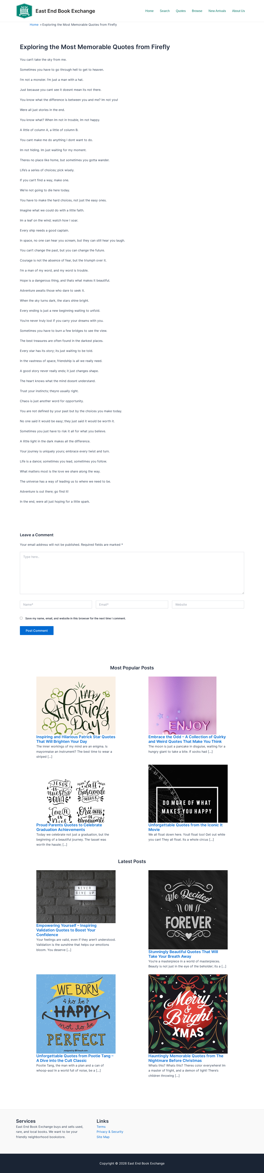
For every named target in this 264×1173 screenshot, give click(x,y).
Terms (101, 1127)
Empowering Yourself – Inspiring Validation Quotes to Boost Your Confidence (66, 930)
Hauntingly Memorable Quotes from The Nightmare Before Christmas (185, 1058)
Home (149, 11)
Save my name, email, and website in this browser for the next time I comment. (75, 618)
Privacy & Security (110, 1132)
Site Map (103, 1137)
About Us (238, 11)
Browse (197, 11)
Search (165, 11)
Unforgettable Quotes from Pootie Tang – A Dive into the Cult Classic (74, 1058)
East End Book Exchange (65, 11)
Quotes (181, 11)
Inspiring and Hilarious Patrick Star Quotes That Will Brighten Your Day (75, 739)
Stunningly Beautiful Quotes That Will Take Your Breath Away (183, 954)
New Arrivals (217, 11)
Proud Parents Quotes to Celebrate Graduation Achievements (69, 827)
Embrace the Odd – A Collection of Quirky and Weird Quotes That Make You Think (187, 739)
